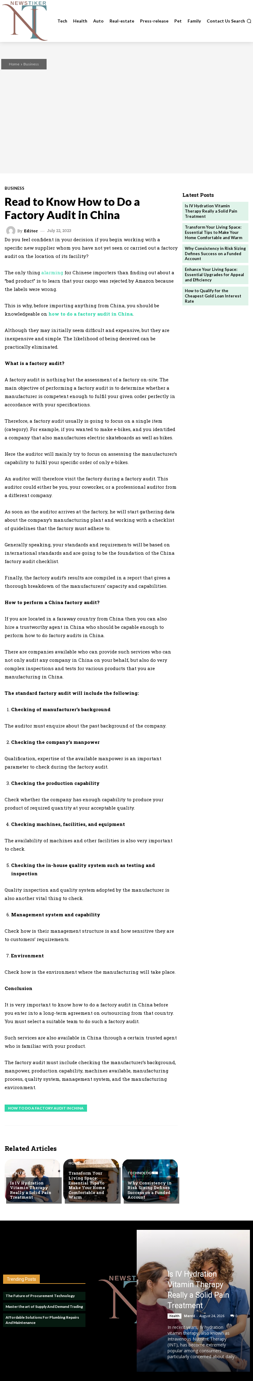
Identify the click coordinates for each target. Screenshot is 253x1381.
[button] (241, 21)
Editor (31, 231)
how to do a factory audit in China (46, 1108)
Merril (189, 1315)
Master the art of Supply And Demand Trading (44, 1306)
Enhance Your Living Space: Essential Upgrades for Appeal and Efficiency (214, 274)
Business (31, 64)
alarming (52, 272)
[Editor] (11, 230)
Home (14, 64)
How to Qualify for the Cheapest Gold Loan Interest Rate (213, 296)
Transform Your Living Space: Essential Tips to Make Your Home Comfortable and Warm (86, 1185)
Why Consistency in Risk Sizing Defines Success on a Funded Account (149, 1190)
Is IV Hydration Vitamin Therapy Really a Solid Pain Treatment (30, 1190)
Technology (140, 1173)
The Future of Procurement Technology (40, 1295)
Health (17, 1173)
